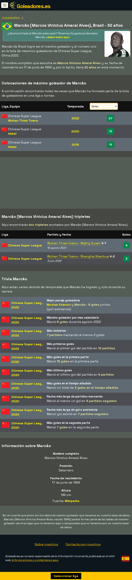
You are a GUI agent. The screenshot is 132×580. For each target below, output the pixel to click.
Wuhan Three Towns (23, 120)
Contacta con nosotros (83, 544)
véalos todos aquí (57, 37)
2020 (75, 131)
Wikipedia (72, 501)
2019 (75, 145)
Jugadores (11, 18)
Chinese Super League (25, 245)
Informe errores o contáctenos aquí (35, 560)
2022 (75, 118)
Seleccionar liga (66, 576)
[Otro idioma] (125, 557)
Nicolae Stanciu (59, 305)
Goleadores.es (33, 6)
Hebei (12, 134)
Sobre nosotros (46, 544)
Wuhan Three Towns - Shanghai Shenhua (78, 256)
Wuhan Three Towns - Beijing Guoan (74, 243)
